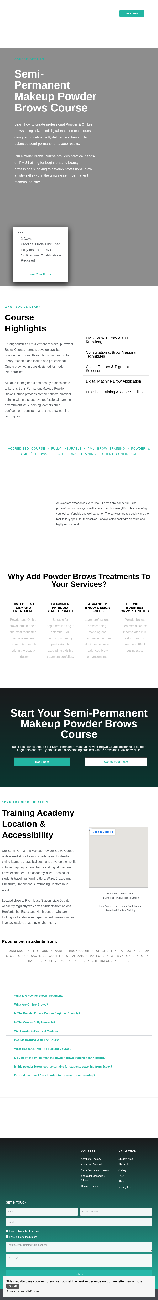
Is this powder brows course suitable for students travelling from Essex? (63, 1066)
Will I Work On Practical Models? (36, 1031)
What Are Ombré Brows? (31, 1004)
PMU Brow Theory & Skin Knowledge (107, 340)
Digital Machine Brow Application (113, 381)
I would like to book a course (25, 1231)
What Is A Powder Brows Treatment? (39, 995)
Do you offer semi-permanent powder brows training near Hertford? (60, 1057)
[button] (79, 36)
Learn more (134, 1281)
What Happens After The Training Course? (42, 1048)
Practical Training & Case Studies (114, 392)
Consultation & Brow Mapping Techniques (111, 354)
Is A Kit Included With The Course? (37, 1040)
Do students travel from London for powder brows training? (54, 1075)
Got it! (13, 1286)
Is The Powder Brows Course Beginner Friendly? (47, 1013)
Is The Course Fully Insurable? (34, 1022)
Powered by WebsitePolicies (22, 1291)
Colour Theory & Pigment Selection (107, 369)
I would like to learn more (23, 1236)
